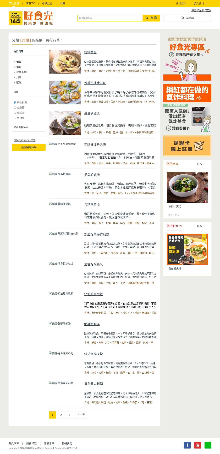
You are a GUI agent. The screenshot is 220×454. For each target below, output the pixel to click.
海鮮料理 (18, 51)
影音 (30, 3)
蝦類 (18, 61)
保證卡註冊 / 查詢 (201, 10)
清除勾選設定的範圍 (24, 140)
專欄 (47, 3)
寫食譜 (190, 17)
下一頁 (81, 414)
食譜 (14, 3)
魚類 (18, 66)
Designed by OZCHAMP (66, 448)
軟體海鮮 (21, 72)
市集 (62, 3)
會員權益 (14, 443)
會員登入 (181, 3)
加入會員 (199, 3)
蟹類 (18, 82)
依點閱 (20, 112)
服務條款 (31, 443)
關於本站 (49, 443)
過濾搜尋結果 (29, 147)
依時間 (20, 117)
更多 (199, 164)
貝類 (18, 77)
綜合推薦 (22, 102)
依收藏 (20, 107)
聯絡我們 (67, 443)
